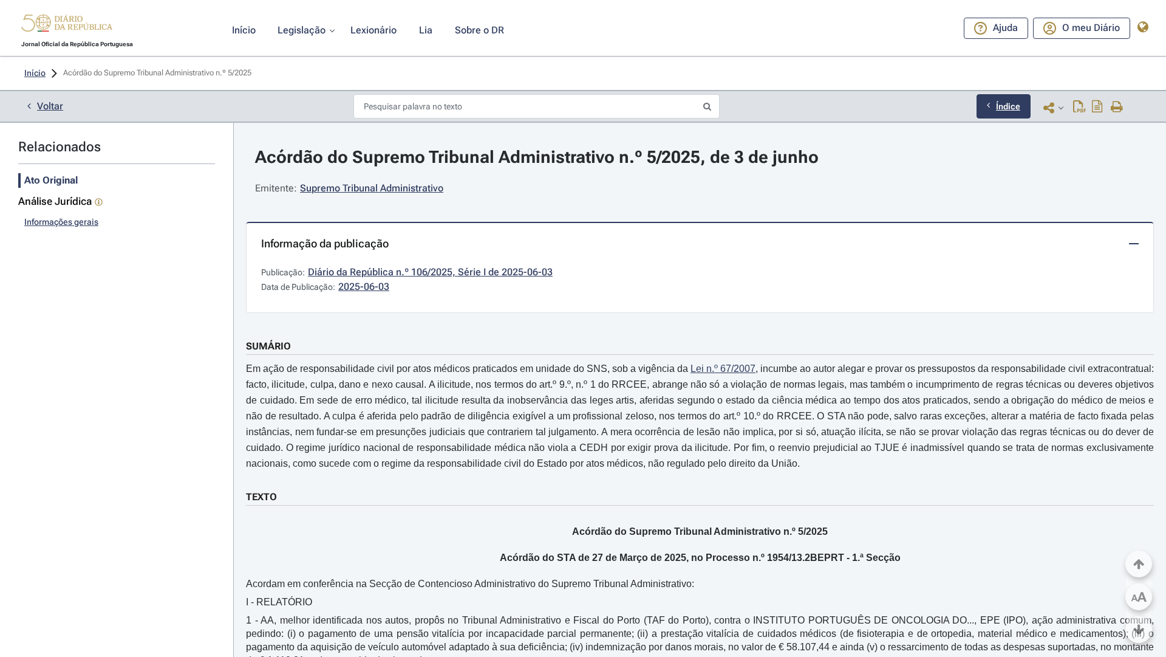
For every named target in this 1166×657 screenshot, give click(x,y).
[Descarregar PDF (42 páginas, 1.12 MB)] (1079, 107)
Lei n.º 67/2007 (722, 368)
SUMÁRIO (268, 346)
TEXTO (261, 497)
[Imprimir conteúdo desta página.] (1117, 107)
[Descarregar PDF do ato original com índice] (1097, 107)
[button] (66, 25)
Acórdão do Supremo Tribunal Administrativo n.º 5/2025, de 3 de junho (537, 157)
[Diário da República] (66, 26)
